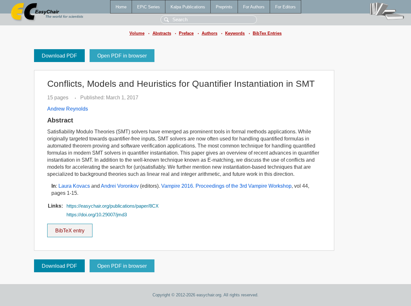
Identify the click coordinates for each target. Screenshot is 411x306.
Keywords (235, 33)
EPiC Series (148, 6)
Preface (186, 33)
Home (121, 6)
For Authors (254, 6)
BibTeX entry (73, 228)
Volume (136, 33)
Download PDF (59, 56)
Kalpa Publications (188, 6)
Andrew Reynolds (67, 109)
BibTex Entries (267, 33)
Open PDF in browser (122, 56)
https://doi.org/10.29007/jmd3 (96, 214)
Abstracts (162, 33)
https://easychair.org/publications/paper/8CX (112, 206)
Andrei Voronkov (120, 186)
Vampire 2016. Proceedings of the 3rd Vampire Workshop (226, 186)
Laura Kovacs (74, 186)
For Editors (285, 6)
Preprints (224, 6)
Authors (209, 33)
